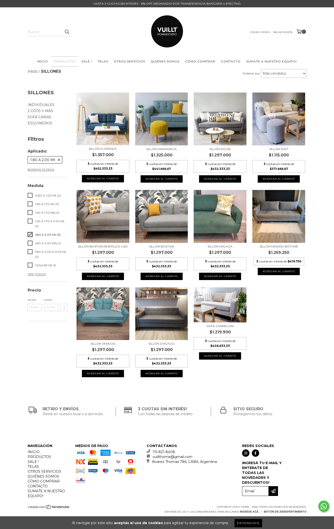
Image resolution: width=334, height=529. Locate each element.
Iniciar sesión (282, 32)
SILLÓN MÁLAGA (220, 246)
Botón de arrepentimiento (285, 511)
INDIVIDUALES (41, 105)
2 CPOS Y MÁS (40, 111)
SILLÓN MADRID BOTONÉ (279, 246)
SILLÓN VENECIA (102, 343)
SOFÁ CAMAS (39, 117)
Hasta (48, 300)
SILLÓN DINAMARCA (161, 149)
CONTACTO (231, 61)
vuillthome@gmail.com (172, 457)
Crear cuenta (260, 32)
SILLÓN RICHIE (220, 149)
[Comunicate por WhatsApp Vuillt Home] (323, 506)
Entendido (248, 523)
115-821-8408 (164, 452)
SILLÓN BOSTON (161, 246)
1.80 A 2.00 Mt (42, 160)
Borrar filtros (41, 169)
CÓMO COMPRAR (200, 61)
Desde (32, 300)
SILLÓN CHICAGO (161, 343)
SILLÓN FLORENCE (103, 149)
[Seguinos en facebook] (255, 453)
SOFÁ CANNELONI (220, 326)
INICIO (42, 61)
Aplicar (64, 307)
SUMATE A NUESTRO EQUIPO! (271, 61)
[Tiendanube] (49, 508)
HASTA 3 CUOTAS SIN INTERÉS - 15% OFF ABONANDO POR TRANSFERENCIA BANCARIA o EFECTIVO (167, 3)
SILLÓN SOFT (279, 149)
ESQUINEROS (40, 123)
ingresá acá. (249, 511)
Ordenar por (251, 73)
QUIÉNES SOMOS (165, 61)
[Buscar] (67, 31)
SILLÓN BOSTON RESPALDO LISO (103, 246)
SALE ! (86, 61)
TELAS (103, 61)
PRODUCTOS (65, 61)
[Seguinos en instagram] (245, 453)
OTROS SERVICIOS (129, 61)
